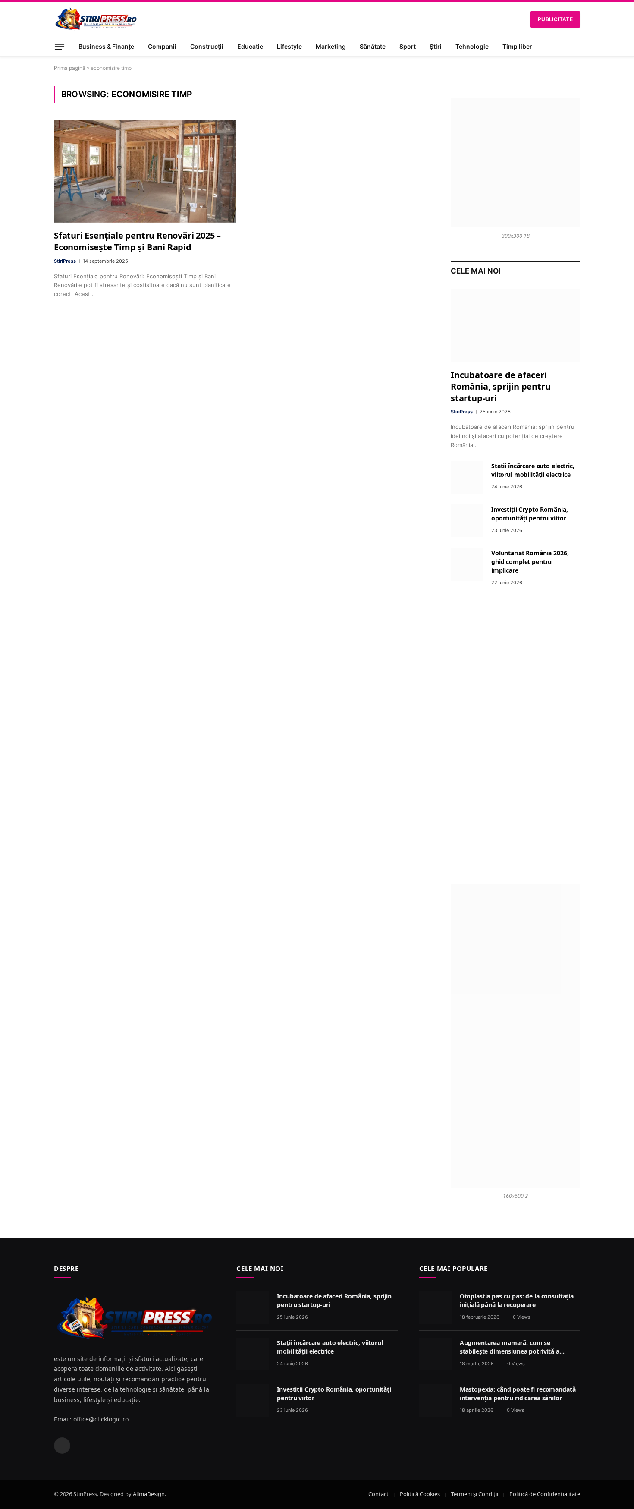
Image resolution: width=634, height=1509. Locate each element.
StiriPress (65, 261)
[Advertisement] (515, 735)
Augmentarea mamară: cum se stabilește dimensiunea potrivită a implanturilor (509, 1347)
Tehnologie (472, 46)
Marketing (331, 46)
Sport (407, 46)
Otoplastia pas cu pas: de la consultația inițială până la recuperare (517, 1300)
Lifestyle (289, 46)
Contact (378, 1494)
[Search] (576, 46)
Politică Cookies (420, 1494)
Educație (250, 46)
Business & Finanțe (106, 46)
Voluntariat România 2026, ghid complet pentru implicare (530, 561)
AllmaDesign (149, 1494)
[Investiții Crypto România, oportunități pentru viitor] (467, 520)
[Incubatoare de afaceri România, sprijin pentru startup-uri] (515, 325)
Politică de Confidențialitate (544, 1494)
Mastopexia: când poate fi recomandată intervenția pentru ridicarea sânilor (518, 1393)
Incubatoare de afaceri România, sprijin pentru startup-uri (500, 386)
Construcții (206, 46)
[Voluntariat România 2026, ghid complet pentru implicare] (467, 564)
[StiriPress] (96, 19)
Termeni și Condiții (474, 1494)
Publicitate (555, 19)
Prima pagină (69, 68)
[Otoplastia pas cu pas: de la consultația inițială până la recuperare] (435, 1307)
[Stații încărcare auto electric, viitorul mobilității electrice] (467, 477)
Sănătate (373, 46)
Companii (162, 46)
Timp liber (517, 46)
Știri (436, 46)
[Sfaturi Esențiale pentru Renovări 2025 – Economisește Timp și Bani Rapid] (145, 171)
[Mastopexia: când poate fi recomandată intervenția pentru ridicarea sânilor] (435, 1400)
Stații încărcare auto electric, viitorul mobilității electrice (532, 470)
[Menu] (59, 46)
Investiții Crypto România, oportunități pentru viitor (529, 513)
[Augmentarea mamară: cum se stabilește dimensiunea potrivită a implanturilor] (435, 1354)
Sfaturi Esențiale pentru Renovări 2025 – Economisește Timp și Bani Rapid (137, 241)
